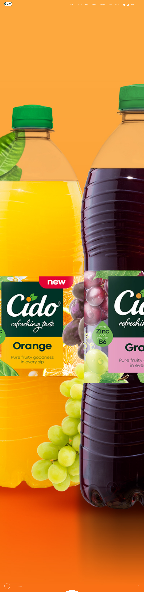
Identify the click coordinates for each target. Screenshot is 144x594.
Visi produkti (21, 586)
